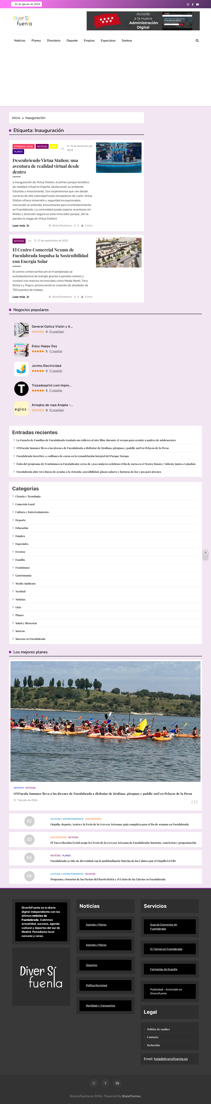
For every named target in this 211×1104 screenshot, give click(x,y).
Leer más (19, 225)
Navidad (20, 591)
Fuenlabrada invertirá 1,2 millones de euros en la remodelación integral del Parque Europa (72, 456)
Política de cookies (158, 1029)
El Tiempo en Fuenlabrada (166, 949)
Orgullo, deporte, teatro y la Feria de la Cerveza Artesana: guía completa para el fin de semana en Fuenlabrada (119, 824)
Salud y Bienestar (26, 623)
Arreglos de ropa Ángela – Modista (52, 404)
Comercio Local (23, 146)
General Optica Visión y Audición (52, 326)
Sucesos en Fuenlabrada (30, 639)
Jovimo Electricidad (46, 365)
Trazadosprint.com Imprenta (52, 385)
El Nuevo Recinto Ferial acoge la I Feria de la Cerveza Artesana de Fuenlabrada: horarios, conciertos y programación (123, 842)
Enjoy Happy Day (44, 346)
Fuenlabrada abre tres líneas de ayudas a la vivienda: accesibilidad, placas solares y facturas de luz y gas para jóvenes (88, 471)
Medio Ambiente (25, 583)
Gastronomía (23, 575)
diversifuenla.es (62, 225)
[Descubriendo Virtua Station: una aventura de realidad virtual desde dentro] (119, 158)
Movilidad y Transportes (100, 1005)
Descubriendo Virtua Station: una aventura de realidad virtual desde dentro (46, 166)
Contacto (152, 1037)
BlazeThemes (131, 1096)
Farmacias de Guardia (163, 969)
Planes (36, 40)
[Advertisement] (105, 77)
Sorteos (127, 40)
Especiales (108, 40)
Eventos (20, 551)
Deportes (91, 965)
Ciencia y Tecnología (28, 496)
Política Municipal (96, 985)
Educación (21, 528)
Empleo (89, 40)
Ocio (53, 146)
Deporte (72, 40)
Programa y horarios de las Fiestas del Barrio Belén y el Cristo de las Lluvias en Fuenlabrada (107, 879)
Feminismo (22, 567)
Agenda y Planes (96, 924)
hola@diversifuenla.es (171, 1059)
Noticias (19, 40)
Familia (20, 559)
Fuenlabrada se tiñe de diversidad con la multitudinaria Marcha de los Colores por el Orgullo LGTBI (113, 861)
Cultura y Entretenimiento (32, 512)
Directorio (53, 40)
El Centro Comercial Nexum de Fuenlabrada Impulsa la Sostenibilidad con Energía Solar (50, 255)
